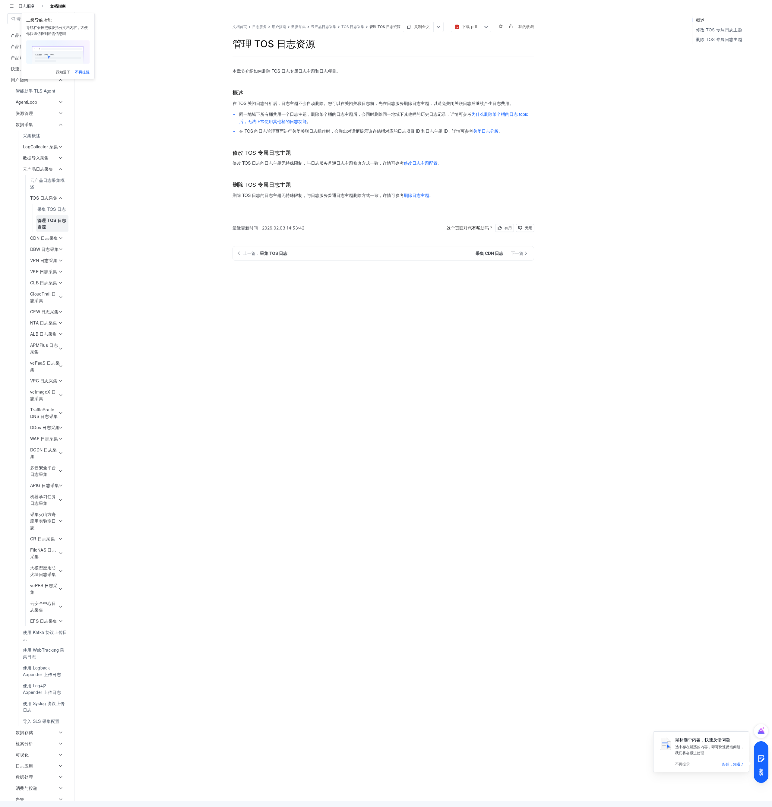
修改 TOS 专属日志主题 (719, 29)
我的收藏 (526, 26)
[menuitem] (37, 91)
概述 (700, 20)
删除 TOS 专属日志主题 (719, 39)
